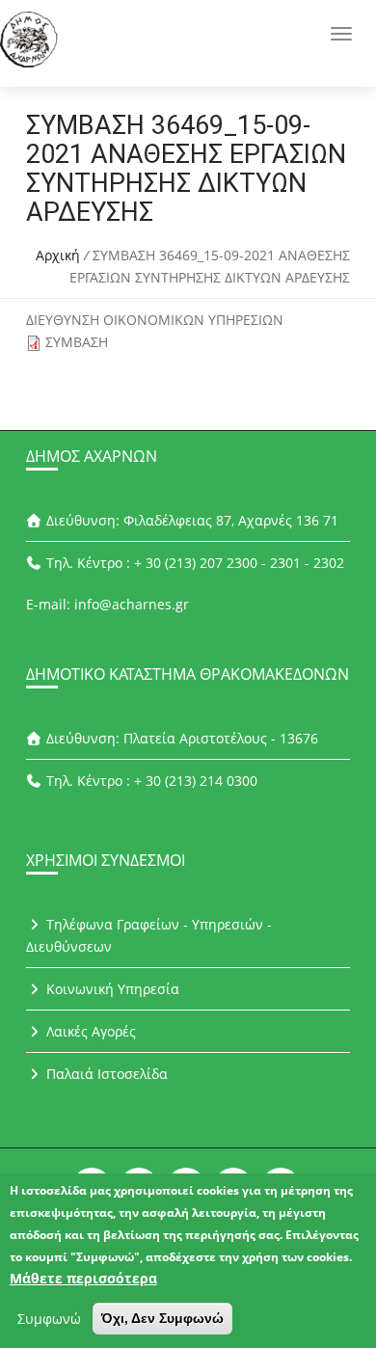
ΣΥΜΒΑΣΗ (76, 342)
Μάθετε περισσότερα (83, 1278)
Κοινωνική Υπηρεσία (110, 989)
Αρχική (58, 255)
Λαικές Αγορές (89, 1031)
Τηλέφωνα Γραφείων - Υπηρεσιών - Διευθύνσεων (149, 935)
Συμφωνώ (49, 1318)
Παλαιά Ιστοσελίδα (105, 1074)
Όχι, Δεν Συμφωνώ (162, 1318)
